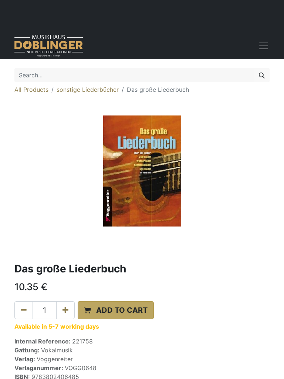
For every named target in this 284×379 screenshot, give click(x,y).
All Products (31, 89)
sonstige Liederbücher (88, 89)
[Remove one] (23, 310)
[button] (116, 310)
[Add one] (65, 310)
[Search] (262, 75)
